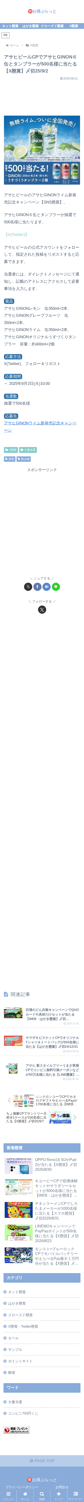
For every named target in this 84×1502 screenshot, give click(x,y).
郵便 (11, 1373)
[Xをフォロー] (42, 610)
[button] (75, 934)
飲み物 (25, 459)
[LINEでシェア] (56, 587)
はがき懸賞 (17, 1303)
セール (13, 1338)
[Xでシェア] (28, 587)
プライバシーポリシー (22, 1487)
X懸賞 (13, 449)
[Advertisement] (42, 96)
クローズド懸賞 (20, 1315)
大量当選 (29, 449)
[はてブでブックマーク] (46, 587)
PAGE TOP (43, 1461)
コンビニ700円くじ (23, 1413)
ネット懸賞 (17, 1292)
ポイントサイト (20, 1361)
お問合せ (62, 1487)
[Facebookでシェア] (37, 587)
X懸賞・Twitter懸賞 (23, 1326)
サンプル (15, 1349)
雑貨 (11, 459)
